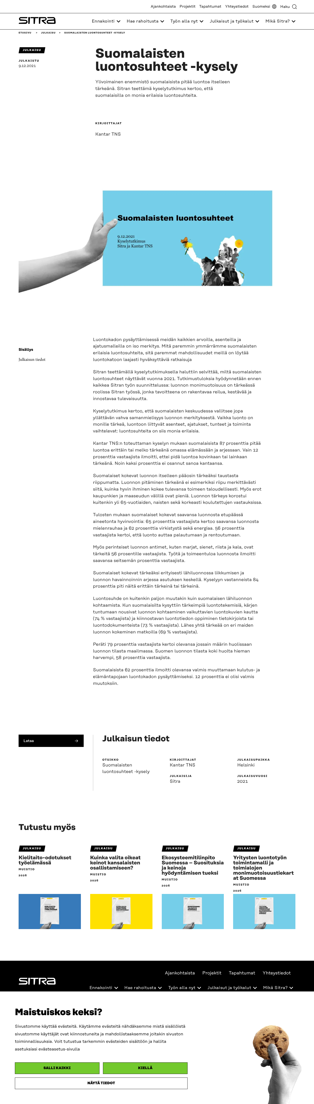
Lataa (28, 741)
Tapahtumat (210, 6)
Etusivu (25, 32)
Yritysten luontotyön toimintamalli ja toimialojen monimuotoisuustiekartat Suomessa (263, 868)
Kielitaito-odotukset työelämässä (45, 860)
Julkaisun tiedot (32, 360)
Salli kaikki (57, 1068)
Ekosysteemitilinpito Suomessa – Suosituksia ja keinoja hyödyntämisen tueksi (193, 865)
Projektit (188, 6)
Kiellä (145, 1068)
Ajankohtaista (163, 6)
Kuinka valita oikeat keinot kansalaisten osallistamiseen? (115, 863)
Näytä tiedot (101, 1083)
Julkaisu (48, 32)
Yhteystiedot (236, 6)
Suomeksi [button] (261, 6)
